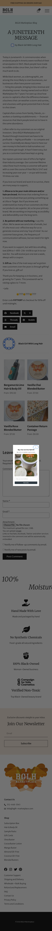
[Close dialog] (35, 447)
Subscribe (26, 482)
